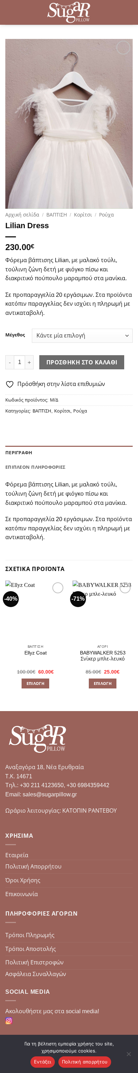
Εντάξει (42, 1062)
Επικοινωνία (21, 894)
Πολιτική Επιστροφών (34, 962)
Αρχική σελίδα (22, 215)
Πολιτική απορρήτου (85, 1062)
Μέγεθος (15, 335)
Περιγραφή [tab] (18, 452)
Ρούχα (106, 215)
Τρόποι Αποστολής (30, 949)
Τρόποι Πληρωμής (29, 935)
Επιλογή (35, 683)
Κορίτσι (83, 215)
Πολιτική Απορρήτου (33, 867)
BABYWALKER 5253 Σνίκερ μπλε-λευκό (103, 656)
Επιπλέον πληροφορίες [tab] (35, 467)
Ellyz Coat (35, 653)
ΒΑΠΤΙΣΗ (56, 215)
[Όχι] (128, 1056)
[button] (9, 12)
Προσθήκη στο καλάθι (81, 362)
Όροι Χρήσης (22, 880)
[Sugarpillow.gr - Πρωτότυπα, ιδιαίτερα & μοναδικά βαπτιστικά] (69, 12)
